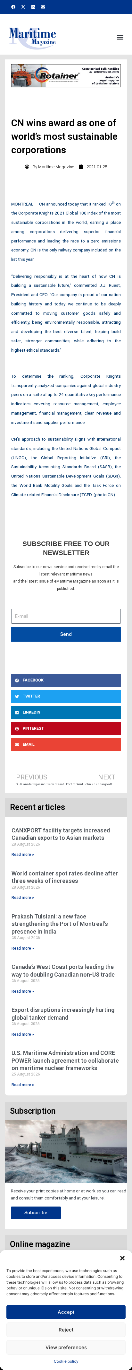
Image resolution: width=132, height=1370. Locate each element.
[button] (122, 1258)
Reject (66, 1330)
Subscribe (35, 1213)
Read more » (23, 854)
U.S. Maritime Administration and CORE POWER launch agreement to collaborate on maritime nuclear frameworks (65, 1060)
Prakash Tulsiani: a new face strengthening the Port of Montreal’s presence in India (60, 924)
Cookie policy (66, 1361)
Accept (66, 1312)
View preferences (66, 1347)
